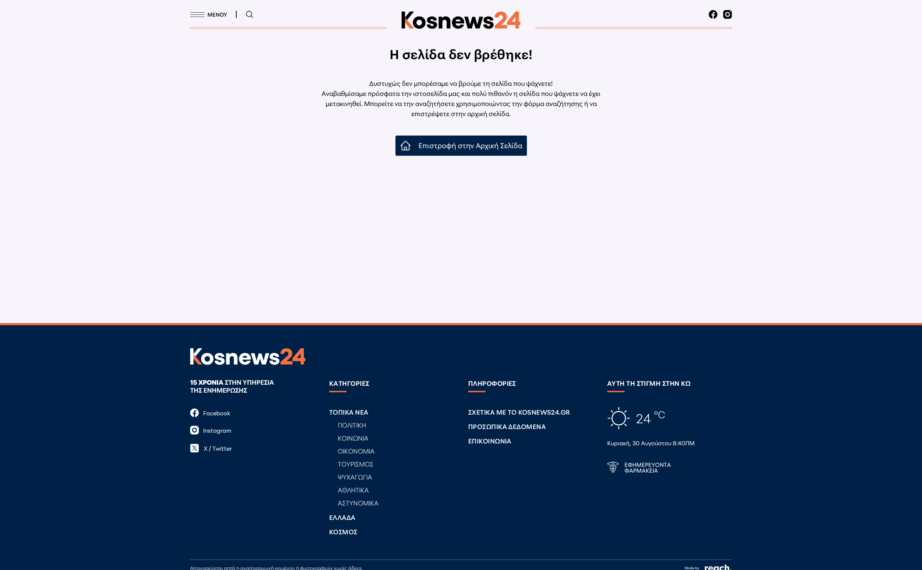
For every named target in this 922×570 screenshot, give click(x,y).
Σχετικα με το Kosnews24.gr (519, 411)
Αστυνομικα (358, 502)
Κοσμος (343, 531)
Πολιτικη (352, 424)
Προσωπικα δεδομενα (507, 426)
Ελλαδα (342, 517)
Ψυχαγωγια (355, 476)
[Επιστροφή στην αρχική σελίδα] (461, 20)
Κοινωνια (353, 437)
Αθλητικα (353, 489)
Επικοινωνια (489, 440)
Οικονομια (356, 450)
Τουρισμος (355, 463)
